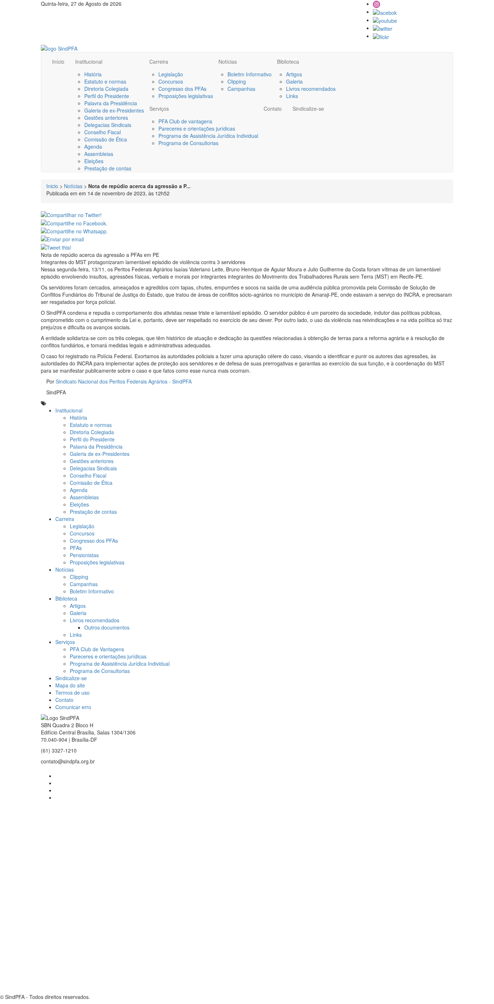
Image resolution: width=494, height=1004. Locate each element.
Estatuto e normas (105, 81)
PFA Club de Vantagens (97, 649)
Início (58, 61)
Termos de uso (72, 692)
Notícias (227, 61)
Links (292, 95)
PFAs (76, 547)
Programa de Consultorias (188, 143)
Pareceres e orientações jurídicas (196, 128)
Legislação (170, 74)
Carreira (158, 61)
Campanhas (241, 88)
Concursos (170, 81)
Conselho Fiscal (102, 132)
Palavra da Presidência (110, 103)
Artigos (294, 74)
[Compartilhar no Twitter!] (71, 214)
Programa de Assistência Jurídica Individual (208, 135)
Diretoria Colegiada (106, 88)
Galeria (294, 81)
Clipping (236, 81)
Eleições (93, 161)
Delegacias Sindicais (107, 124)
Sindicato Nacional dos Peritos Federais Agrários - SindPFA (124, 381)
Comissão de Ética (105, 139)
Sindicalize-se (308, 108)
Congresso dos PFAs (182, 88)
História (93, 74)
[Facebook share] (74, 222)
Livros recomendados (311, 88)
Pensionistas (84, 555)
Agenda (93, 146)
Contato (273, 108)
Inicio (52, 186)
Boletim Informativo (249, 74)
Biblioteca (288, 61)
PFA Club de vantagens (185, 121)
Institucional (88, 61)
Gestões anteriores (106, 117)
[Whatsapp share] (74, 230)
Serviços (159, 108)
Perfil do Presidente (106, 95)
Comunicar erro (73, 707)
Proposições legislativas (185, 95)
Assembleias (98, 153)
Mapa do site (70, 685)
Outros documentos (106, 627)
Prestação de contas (107, 168)
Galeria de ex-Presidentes (114, 110)
